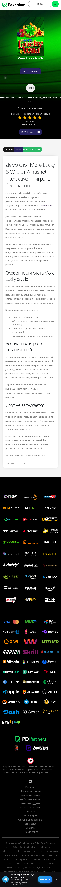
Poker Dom (46, 205)
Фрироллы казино (30, 795)
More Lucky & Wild (32, 149)
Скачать (30, 827)
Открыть (45, 879)
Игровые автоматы (30, 791)
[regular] (29, 117)
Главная (9, 149)
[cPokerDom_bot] (30, 781)
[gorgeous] (39, 117)
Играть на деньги (30, 131)
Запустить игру (30, 71)
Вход (40, 4)
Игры (18, 149)
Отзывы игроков (30, 811)
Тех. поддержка (30, 815)
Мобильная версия (30, 799)
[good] (34, 117)
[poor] (24, 117)
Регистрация (30, 823)
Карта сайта (31, 831)
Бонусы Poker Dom (30, 807)
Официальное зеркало (30, 819)
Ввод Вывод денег (30, 803)
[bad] (19, 117)
